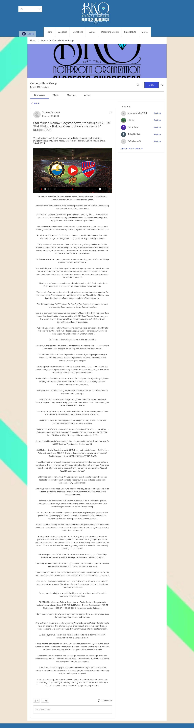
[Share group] (162, 84)
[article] (72, 413)
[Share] (110, 112)
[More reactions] (45, 701)
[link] (39, 95)
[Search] (138, 85)
